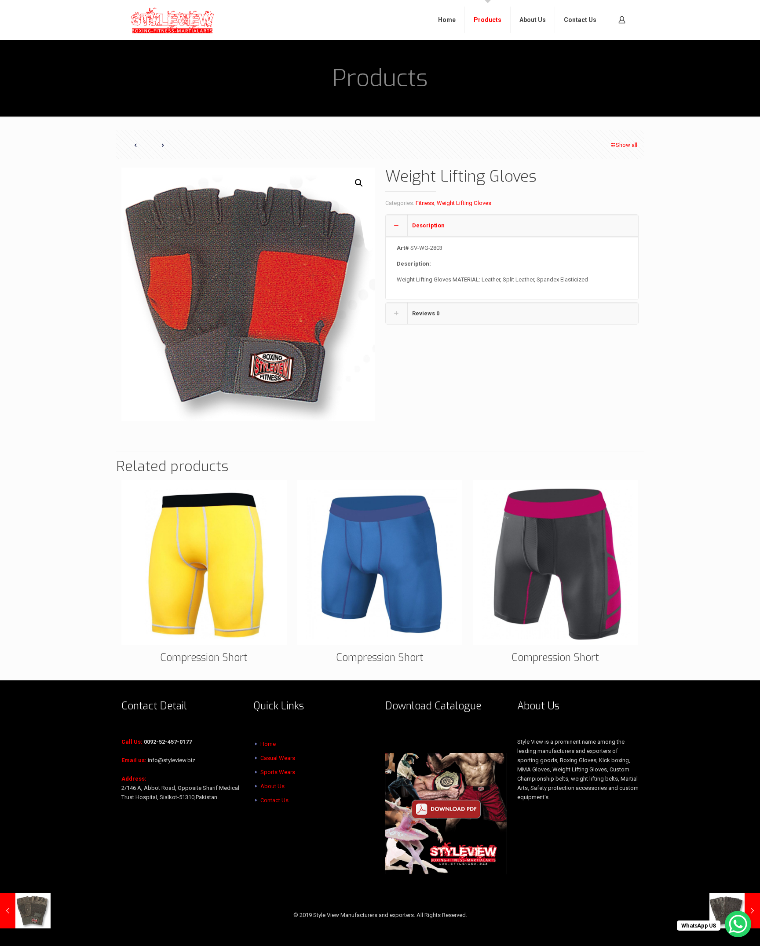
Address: (133, 778)
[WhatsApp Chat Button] (738, 924)
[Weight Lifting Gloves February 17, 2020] (25, 910)
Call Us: (131, 741)
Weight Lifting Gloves (464, 203)
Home (268, 744)
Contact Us (274, 800)
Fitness (425, 203)
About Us (272, 786)
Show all (626, 145)
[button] (359, 183)
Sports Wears (277, 772)
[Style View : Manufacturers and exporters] (172, 20)
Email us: (133, 760)
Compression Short (204, 658)
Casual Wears (277, 758)
